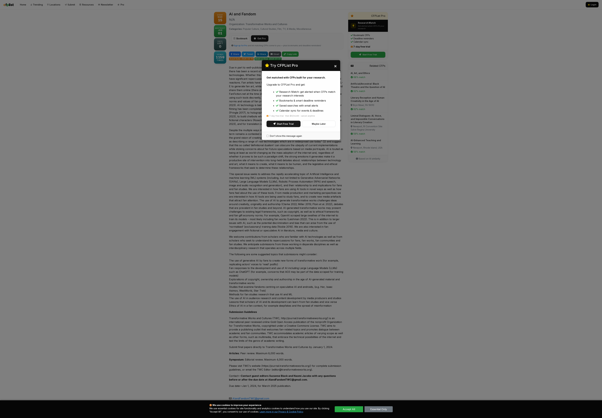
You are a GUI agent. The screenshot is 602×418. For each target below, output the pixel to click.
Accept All (349, 409)
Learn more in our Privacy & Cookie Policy (281, 411)
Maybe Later (319, 124)
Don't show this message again (286, 136)
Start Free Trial (285, 124)
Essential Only (378, 409)
